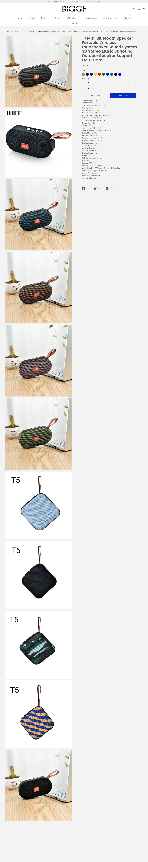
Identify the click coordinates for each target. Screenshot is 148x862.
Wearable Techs (110, 18)
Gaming (75, 23)
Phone (44, 18)
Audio (31, 18)
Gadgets (128, 18)
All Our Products (19, 31)
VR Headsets (72, 18)
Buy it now (123, 95)
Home (19, 18)
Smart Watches (90, 18)
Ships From (85, 78)
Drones (58, 18)
